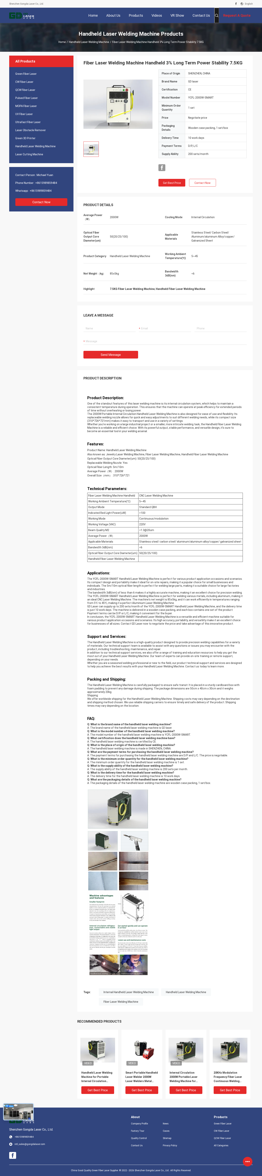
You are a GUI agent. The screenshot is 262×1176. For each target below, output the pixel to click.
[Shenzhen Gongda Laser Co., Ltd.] (21, 15)
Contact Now (41, 202)
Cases (166, 1131)
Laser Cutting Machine (29, 154)
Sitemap (167, 1138)
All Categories (221, 1145)
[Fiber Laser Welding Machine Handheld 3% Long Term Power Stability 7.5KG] (117, 103)
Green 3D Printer (25, 138)
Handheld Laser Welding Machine (89, 42)
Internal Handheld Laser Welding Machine (129, 992)
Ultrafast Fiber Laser (28, 122)
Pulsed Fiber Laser (26, 98)
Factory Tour (137, 1131)
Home (62, 42)
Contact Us (137, 1145)
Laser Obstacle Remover (30, 130)
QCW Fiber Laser (25, 89)
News (166, 1123)
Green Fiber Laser (26, 73)
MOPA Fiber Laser (26, 106)
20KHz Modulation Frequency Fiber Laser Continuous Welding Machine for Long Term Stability (228, 1077)
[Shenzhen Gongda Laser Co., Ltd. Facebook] (236, 4)
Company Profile (139, 1123)
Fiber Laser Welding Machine (121, 1001)
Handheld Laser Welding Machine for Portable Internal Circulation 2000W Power (96, 1077)
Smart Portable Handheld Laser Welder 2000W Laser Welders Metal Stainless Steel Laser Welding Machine (141, 1077)
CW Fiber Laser (24, 81)
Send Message (111, 355)
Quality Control (139, 1138)
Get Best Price (172, 182)
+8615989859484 (46, 182)
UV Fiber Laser (24, 114)
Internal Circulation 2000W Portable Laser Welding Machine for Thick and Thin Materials (185, 1077)
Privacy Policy (170, 1145)
